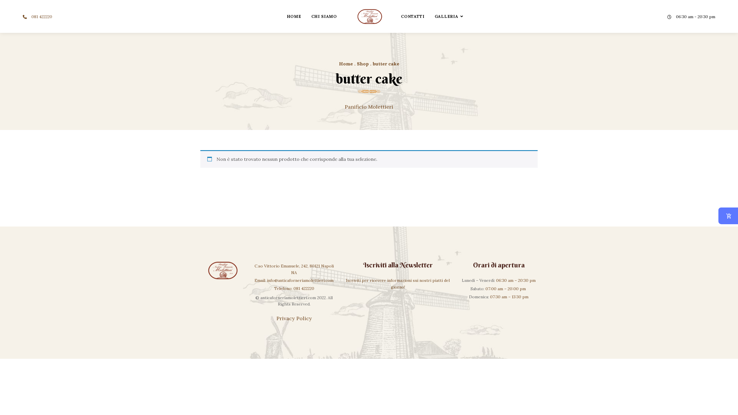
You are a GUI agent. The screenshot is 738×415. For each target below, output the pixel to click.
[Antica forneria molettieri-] (369, 16)
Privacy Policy (294, 318)
